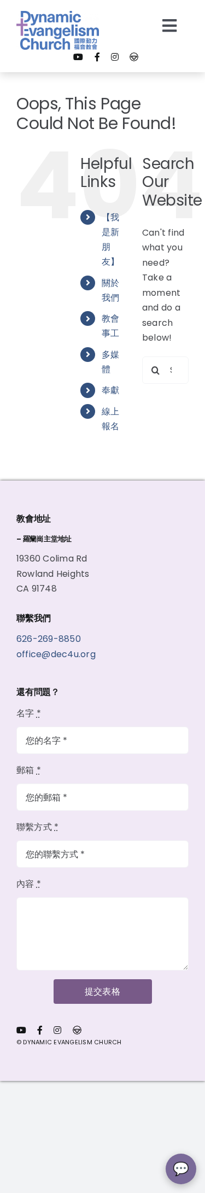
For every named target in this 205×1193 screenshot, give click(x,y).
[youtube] (78, 56)
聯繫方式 (37, 827)
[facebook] (97, 56)
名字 (28, 713)
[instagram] (115, 56)
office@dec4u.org (56, 654)
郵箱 (28, 770)
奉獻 (110, 390)
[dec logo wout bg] (57, 15)
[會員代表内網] (134, 56)
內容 (28, 884)
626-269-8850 (49, 639)
